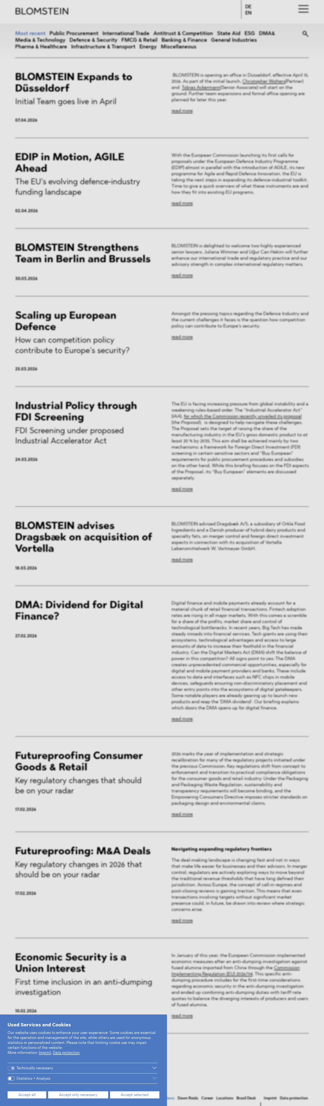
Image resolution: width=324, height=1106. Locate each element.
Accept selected (134, 1095)
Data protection (66, 1053)
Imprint (45, 1053)
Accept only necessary (78, 1095)
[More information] (109, 1068)
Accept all (27, 1095)
